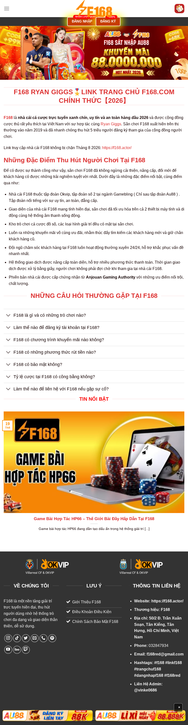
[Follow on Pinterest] (52, 638)
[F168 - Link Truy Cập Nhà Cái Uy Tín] (94, 8)
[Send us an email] (35, 638)
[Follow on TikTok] (17, 638)
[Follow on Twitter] (26, 638)
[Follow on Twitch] (26, 650)
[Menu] (7, 8)
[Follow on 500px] (17, 650)
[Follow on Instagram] (8, 638)
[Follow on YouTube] (8, 650)
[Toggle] (8, 315)
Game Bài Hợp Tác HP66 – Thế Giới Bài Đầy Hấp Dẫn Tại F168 (94, 518)
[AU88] (47, 715)
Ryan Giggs (111, 124)
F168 (8, 601)
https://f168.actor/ (116, 148)
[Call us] (43, 638)
